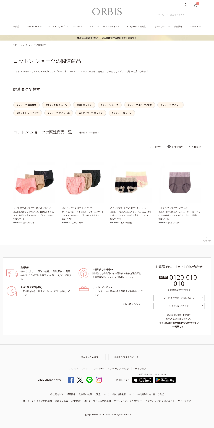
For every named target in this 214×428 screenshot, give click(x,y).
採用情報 (71, 394)
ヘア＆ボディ (98, 368)
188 (176, 222)
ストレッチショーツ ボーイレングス (128, 207)
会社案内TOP (57, 394)
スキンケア (77, 26)
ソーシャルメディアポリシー (128, 400)
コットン (25, 45)
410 (127, 222)
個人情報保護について (123, 394)
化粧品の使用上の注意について (94, 394)
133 (79, 222)
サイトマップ (184, 400)
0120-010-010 (184, 280)
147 (30, 222)
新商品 (16, 26)
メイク (93, 26)
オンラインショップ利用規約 (37, 400)
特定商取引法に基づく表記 (151, 394)
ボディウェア (161, 26)
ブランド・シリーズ (55, 26)
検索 (156, 14)
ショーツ (33, 45)
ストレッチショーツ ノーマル (173, 207)
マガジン (194, 26)
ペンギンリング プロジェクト (160, 400)
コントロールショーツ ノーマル (77, 207)
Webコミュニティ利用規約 (68, 400)
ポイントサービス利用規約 (97, 400)
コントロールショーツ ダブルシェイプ (32, 207)
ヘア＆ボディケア (111, 26)
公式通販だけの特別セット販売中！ (107, 37)
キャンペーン (33, 26)
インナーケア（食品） (137, 26)
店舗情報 (178, 26)
